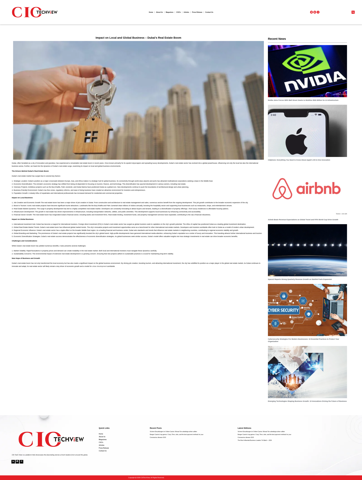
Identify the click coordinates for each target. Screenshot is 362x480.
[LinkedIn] (13, 462)
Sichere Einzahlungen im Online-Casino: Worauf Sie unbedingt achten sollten (173, 431)
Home (151, 12)
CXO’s (178, 12)
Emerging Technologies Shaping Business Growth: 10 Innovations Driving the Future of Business (307, 401)
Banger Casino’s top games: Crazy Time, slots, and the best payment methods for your (176, 434)
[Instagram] (318, 12)
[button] (353, 12)
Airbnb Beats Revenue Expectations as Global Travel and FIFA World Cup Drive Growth (303, 220)
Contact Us (209, 12)
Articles (186, 12)
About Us (159, 12)
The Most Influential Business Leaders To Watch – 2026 (255, 440)
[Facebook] (314, 12)
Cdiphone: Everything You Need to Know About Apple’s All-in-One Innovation (299, 160)
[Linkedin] (311, 12)
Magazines (169, 12)
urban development (99, 266)
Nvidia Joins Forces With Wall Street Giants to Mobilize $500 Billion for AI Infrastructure (303, 100)
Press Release (197, 12)
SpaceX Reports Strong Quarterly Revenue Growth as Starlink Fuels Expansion (300, 279)
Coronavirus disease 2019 (158, 437)
